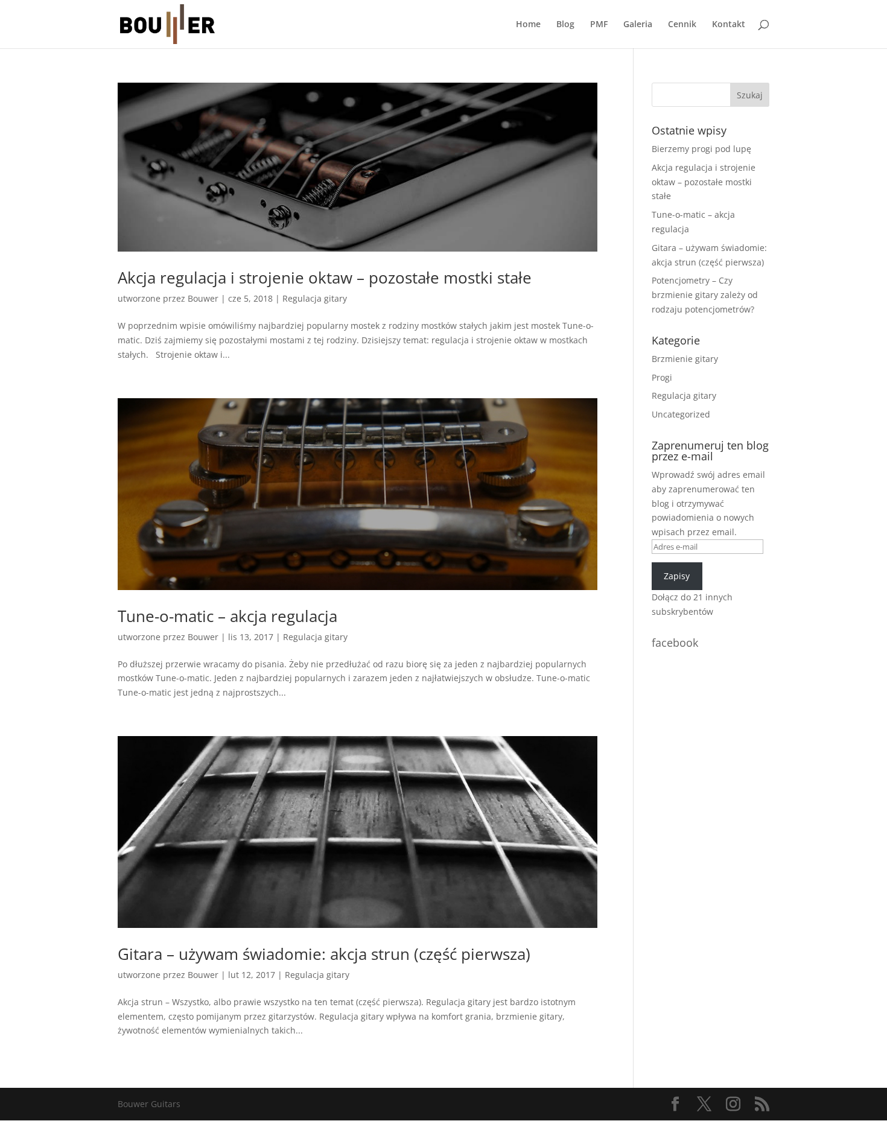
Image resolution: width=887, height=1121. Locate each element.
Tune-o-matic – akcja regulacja (227, 616)
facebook (675, 642)
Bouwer (203, 298)
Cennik (682, 25)
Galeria (637, 25)
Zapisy (677, 576)
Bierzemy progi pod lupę (701, 148)
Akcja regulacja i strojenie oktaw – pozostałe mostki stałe (325, 277)
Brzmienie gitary (685, 358)
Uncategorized (681, 414)
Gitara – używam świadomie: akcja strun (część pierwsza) (324, 954)
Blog (565, 25)
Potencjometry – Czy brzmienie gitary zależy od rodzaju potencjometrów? (705, 295)
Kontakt (728, 25)
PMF (599, 25)
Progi (662, 377)
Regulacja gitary (314, 298)
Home (528, 25)
